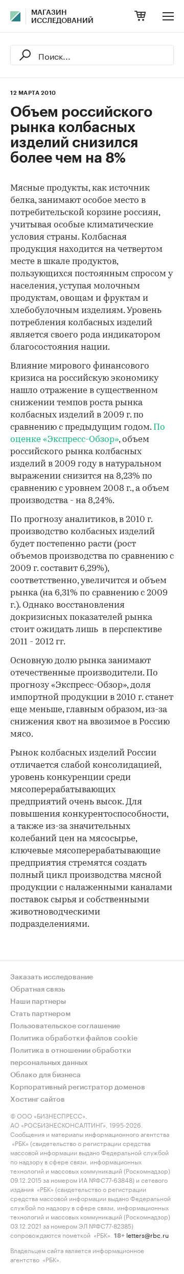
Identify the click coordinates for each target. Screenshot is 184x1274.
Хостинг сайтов (37, 1099)
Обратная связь (37, 989)
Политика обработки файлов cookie (73, 1038)
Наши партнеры (38, 1001)
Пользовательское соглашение (65, 1026)
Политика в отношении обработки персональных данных (70, 1057)
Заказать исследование (51, 977)
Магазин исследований (62, 16)
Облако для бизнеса (45, 1075)
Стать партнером (40, 1014)
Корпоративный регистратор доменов (77, 1087)
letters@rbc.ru (147, 1234)
